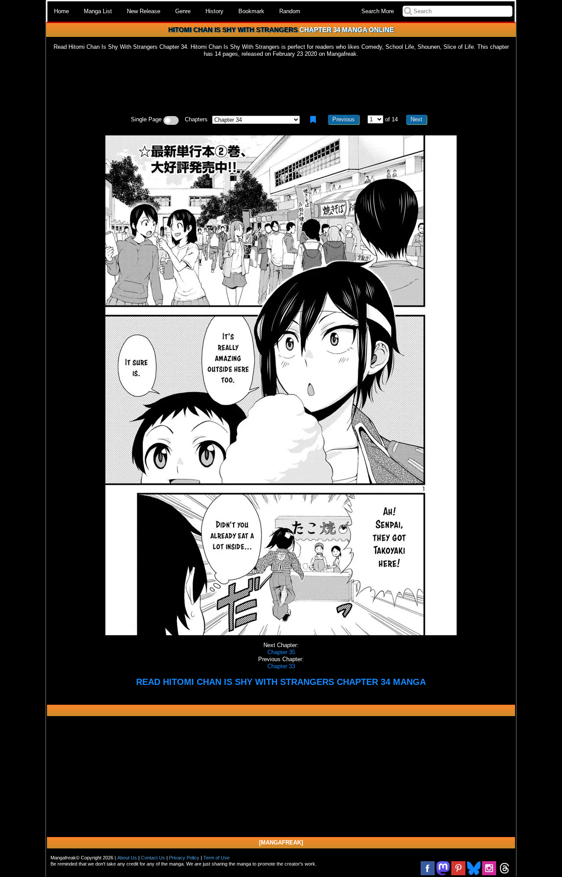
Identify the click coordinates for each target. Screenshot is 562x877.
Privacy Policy (184, 857)
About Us (127, 857)
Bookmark (251, 11)
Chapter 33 (281, 666)
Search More (377, 11)
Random (289, 11)
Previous (343, 119)
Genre (183, 11)
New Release (143, 11)
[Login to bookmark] (313, 119)
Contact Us (153, 857)
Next (416, 119)
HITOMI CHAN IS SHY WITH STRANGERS (233, 29)
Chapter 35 (281, 652)
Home (61, 11)
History (214, 11)
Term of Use (216, 857)
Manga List (98, 11)
